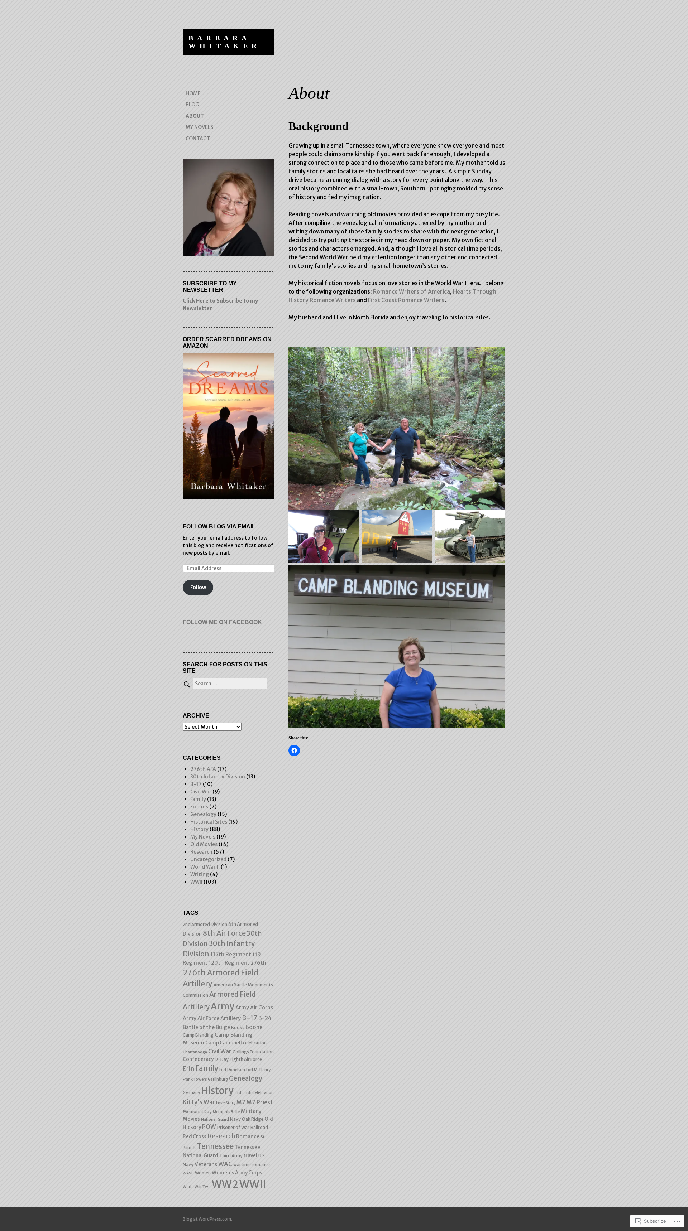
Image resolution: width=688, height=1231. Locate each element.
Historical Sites (208, 822)
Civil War (200, 791)
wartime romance (251, 1164)
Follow (198, 587)
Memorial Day (197, 1111)
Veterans (206, 1164)
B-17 (196, 784)
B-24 (265, 1018)
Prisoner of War (233, 1127)
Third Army (231, 1155)
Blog (192, 104)
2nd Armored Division (205, 924)
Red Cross (194, 1137)
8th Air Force (224, 933)
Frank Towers (195, 1079)
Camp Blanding (198, 1035)
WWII (196, 882)
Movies (191, 1119)
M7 (240, 1102)
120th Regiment (229, 963)
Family (198, 799)
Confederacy (198, 1059)
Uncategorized (208, 859)
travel (250, 1156)
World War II (205, 867)
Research (201, 852)
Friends (199, 806)
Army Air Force (201, 1018)
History (199, 829)
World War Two (197, 1186)
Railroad (259, 1127)
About (195, 116)
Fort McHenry (258, 1069)
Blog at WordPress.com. (207, 1219)
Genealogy (203, 814)
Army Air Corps (254, 1007)
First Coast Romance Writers (406, 300)
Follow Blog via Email (219, 526)
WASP (188, 1173)
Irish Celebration (259, 1092)
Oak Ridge (252, 1119)
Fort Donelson (232, 1069)
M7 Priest (260, 1102)
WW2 (225, 1184)
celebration (255, 1043)
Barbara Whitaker (224, 42)
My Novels (199, 127)
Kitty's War (199, 1102)
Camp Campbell (223, 1043)
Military (251, 1111)
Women (203, 1173)
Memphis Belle (226, 1112)
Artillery (230, 1018)
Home (193, 93)
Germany (191, 1092)
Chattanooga (195, 1052)
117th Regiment (230, 954)
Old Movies (204, 844)
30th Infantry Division (217, 776)
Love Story (225, 1103)
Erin (188, 1069)
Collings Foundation (253, 1051)
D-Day (222, 1059)
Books (237, 1027)
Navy (235, 1119)
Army (222, 1006)
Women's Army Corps (237, 1173)
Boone (254, 1027)
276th (258, 963)
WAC (225, 1164)
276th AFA (203, 769)
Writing (199, 874)
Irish (239, 1092)
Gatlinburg (218, 1079)
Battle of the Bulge (206, 1027)
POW (209, 1127)
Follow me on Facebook (222, 622)
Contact (198, 138)
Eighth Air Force (246, 1059)
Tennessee (215, 1146)
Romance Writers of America (411, 291)
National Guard (215, 1119)
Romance (247, 1136)
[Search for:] (225, 683)
